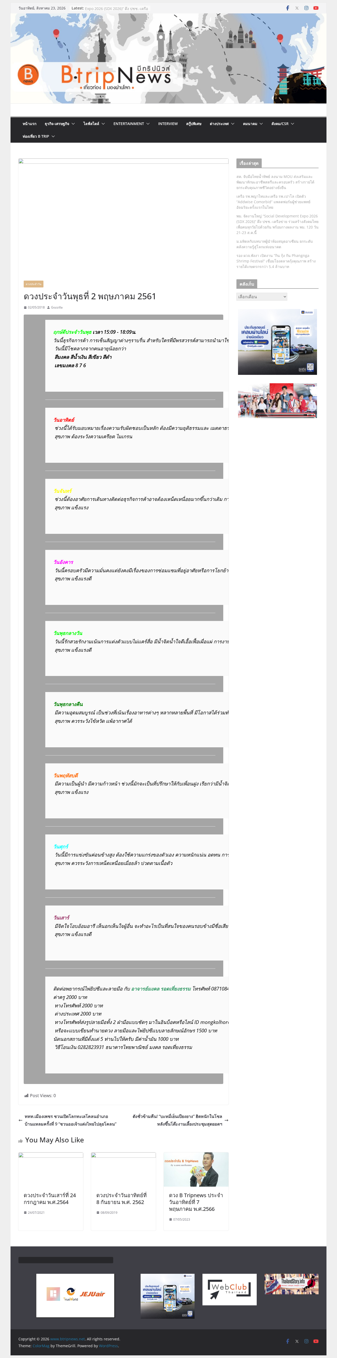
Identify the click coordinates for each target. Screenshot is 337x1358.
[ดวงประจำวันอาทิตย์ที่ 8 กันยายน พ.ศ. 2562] (123, 1156)
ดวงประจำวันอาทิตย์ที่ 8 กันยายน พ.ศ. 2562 (121, 1199)
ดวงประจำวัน (33, 284)
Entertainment (128, 123)
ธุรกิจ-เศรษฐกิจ (57, 123)
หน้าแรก (29, 123)
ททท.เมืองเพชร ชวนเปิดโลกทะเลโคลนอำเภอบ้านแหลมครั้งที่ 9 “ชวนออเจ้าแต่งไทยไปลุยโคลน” (70, 1120)
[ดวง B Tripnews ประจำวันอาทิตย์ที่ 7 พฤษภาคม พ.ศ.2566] (196, 1156)
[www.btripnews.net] (168, 17)
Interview (168, 123)
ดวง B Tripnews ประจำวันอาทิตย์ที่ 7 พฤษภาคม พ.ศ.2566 (196, 1202)
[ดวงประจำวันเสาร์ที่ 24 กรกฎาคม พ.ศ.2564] (50, 1156)
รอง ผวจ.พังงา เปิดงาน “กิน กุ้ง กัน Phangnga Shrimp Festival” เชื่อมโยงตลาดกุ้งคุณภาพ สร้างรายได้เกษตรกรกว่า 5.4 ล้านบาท (276, 261)
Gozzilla (57, 307)
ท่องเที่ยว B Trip (36, 136)
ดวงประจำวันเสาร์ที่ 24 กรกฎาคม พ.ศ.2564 (50, 1199)
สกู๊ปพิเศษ (193, 123)
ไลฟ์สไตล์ (91, 123)
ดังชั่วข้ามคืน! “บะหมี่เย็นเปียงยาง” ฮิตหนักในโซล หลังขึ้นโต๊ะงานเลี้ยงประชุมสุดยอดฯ (177, 1120)
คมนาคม (250, 123)
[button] (72, 123)
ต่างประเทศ (219, 123)
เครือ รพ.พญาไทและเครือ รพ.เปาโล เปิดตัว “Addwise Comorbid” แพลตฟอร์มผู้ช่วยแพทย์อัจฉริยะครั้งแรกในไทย (273, 202)
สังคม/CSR (280, 123)
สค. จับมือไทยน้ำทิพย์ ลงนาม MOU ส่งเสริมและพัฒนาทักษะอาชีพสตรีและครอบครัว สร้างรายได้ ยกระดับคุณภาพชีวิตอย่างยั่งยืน (275, 182)
